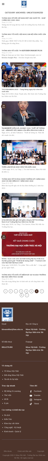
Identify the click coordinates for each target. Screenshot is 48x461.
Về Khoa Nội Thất (11, 371)
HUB (6, 399)
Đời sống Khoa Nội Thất (13, 375)
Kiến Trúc (8, 419)
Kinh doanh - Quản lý (12, 431)
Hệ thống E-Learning (12, 391)
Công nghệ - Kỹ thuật (12, 427)
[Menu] (3, 4)
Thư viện (7, 395)
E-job (6, 403)
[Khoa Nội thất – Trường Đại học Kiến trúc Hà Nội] (24, 4)
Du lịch (7, 415)
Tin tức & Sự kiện (11, 379)
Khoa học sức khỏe (11, 423)
